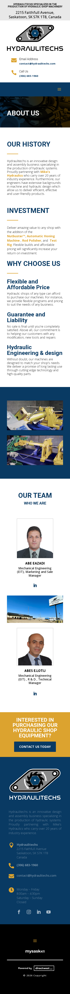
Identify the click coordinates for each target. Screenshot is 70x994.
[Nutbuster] (35, 429)
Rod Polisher (31, 240)
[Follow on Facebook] (19, 912)
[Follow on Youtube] (48, 912)
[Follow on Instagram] (28, 912)
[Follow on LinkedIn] (35, 585)
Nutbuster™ (16, 236)
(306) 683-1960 (28, 76)
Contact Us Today (35, 747)
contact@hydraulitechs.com (37, 63)
